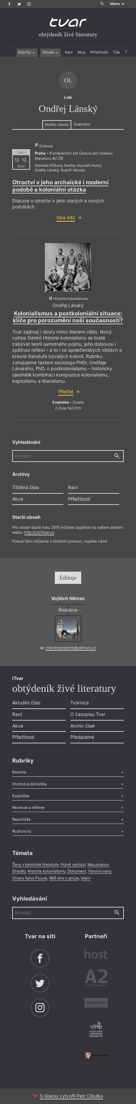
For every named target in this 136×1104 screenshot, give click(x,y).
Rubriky (25, 52)
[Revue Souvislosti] (96, 1003)
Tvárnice (79, 702)
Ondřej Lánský (57, 125)
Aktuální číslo (26, 702)
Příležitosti (99, 52)
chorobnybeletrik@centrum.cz (71, 648)
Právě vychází (73, 864)
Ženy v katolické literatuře (35, 864)
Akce (81, 52)
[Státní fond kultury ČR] (96, 1055)
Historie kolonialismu (47, 871)
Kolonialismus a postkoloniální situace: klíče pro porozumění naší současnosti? (68, 317)
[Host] (96, 954)
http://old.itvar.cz (39, 532)
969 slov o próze (64, 878)
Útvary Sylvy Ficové (29, 878)
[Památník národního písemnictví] (96, 1030)
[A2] (96, 978)
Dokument (77, 871)
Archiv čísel (82, 726)
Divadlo (19, 871)
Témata (48, 52)
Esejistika (82, 124)
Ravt (69, 52)
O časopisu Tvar (87, 714)
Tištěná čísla (25, 487)
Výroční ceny (99, 871)
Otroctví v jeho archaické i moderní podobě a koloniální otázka (60, 186)
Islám (85, 878)
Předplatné (82, 737)
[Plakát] (68, 267)
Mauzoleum (98, 864)
